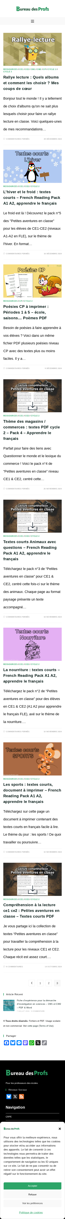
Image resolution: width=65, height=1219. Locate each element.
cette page (32, 1026)
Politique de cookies (31, 1212)
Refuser (32, 1194)
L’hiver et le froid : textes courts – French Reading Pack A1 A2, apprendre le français (31, 197)
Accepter (32, 1185)
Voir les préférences (32, 1203)
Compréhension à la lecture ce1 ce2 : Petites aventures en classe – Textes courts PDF (31, 910)
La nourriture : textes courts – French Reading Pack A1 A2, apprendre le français (31, 675)
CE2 (27, 69)
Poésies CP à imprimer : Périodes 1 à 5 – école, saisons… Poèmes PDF (26, 312)
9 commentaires (14, 967)
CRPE (9, 1116)
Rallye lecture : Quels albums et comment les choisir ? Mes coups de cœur (31, 83)
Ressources (10, 69)
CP (44, 69)
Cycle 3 (7, 72)
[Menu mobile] (32, 21)
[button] (59, 1128)
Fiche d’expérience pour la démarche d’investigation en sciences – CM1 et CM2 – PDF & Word (39, 1004)
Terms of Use (46, 1026)
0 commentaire (38, 1011)
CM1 (33, 69)
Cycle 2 (52, 69)
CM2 (39, 69)
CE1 (21, 69)
